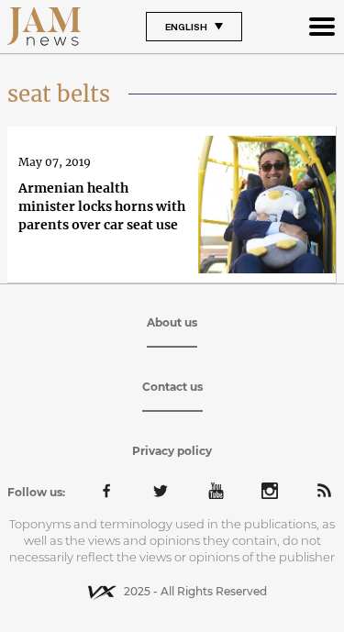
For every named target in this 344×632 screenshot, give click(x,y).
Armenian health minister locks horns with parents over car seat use (101, 206)
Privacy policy (172, 451)
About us (172, 322)
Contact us (172, 387)
